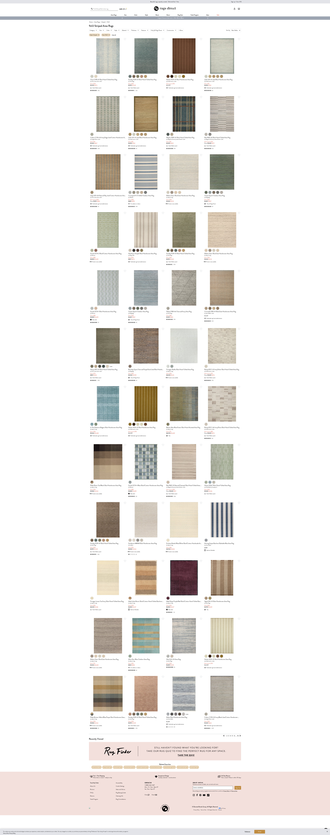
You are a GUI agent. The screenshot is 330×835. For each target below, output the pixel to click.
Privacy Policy (226, 791)
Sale (218, 15)
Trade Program (195, 15)
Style (146, 15)
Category (92, 30)
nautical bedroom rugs (156, 767)
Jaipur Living (170, 197)
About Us (92, 786)
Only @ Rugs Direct (156, 30)
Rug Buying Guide (121, 793)
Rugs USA (132, 255)
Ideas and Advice (120, 789)
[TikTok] (208, 795)
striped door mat (96, 767)
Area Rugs (114, 15)
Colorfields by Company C (211, 487)
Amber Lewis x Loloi (172, 81)
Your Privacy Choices (222, 809)
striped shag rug (194, 767)
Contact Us (148, 782)
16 (238, 736)
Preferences (247, 831)
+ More (181, 30)
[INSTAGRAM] (194, 795)
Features (143, 30)
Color (108, 30)
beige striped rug (107, 767)
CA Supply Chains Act (212, 810)
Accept (259, 831)
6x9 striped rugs (118, 767)
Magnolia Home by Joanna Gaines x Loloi (176, 139)
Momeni (93, 255)
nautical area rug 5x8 (129, 767)
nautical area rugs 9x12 (169, 767)
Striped (103, 22)
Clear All (114, 35)
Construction (170, 30)
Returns (92, 796)
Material (124, 30)
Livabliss (131, 545)
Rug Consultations (121, 799)
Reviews (92, 789)
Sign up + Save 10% (236, 2)
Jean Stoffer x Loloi (210, 313)
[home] (165, 10)
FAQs (91, 793)
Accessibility (119, 783)
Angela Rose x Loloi (96, 139)
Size (101, 30)
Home (91, 22)
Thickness (133, 30)
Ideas (207, 15)
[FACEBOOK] (197, 795)
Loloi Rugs (132, 81)
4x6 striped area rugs (183, 767)
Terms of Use (234, 791)
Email (153, 795)
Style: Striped (93, 35)
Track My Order (94, 783)
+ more (111, 366)
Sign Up (238, 788)
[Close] (327, 831)
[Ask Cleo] (123, 9)
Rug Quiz (180, 15)
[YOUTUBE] (204, 795)
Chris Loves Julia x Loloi (97, 81)
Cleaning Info (119, 796)
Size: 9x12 (105, 35)
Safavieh (131, 197)
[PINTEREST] (200, 795)
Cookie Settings (120, 786)
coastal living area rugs (142, 767)
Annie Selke (208, 545)
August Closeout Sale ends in (159, 18)
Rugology (208, 197)
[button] (239, 9)
